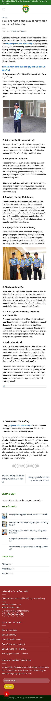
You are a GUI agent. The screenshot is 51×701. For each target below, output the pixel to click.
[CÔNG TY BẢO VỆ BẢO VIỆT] (25, 9)
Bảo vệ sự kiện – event (12, 639)
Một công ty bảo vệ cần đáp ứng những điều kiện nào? (27, 531)
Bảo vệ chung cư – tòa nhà (14, 649)
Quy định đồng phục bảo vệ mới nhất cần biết (28, 514)
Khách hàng (6, 569)
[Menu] (3, 9)
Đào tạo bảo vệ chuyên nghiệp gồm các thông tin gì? (28, 523)
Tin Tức (5, 17)
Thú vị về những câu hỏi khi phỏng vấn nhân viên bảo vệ (13, 479)
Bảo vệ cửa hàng (9, 630)
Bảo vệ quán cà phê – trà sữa (15, 654)
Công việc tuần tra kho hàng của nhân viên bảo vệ (29, 539)
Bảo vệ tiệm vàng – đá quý (13, 644)
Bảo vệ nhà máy (9, 635)
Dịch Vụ (5, 564)
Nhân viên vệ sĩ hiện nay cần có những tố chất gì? (28, 547)
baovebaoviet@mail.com (18, 611)
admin (23, 31)
